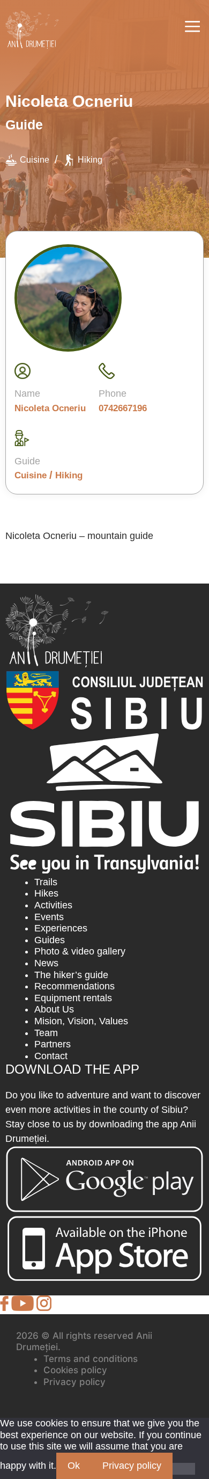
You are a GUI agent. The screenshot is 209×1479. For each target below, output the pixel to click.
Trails (45, 882)
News (46, 963)
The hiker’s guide (71, 975)
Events (49, 917)
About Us (54, 1009)
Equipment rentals (73, 998)
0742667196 (123, 408)
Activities (53, 905)
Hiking (90, 159)
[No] (184, 1469)
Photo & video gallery (79, 951)
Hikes (46, 893)
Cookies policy (75, 1370)
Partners (52, 1044)
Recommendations (74, 986)
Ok (74, 1465)
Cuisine (34, 159)
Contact (51, 1056)
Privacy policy (74, 1381)
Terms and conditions (90, 1358)
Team (46, 1033)
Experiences (60, 928)
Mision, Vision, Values (81, 1021)
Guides (49, 940)
